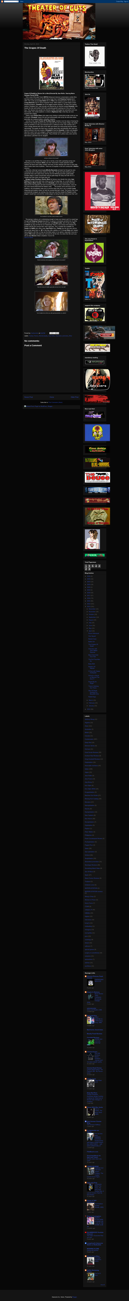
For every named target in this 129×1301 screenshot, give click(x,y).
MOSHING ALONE (93, 1249)
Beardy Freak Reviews (94, 1033)
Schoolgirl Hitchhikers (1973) (98, 1259)
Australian (88, 729)
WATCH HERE (28, 237)
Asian (86, 726)
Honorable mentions (91, 765)
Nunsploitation (89, 822)
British (87, 732)
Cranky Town (91, 1079)
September (92, 617)
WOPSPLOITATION (91, 888)
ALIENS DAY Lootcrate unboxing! (98, 1041)
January (91, 706)
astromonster (91, 1008)
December (92, 609)
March (91, 700)
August (91, 620)
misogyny (88, 929)
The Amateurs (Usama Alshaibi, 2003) (99, 1205)
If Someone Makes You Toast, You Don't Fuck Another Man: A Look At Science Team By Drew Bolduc (95, 1189)
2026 (89, 576)
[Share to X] (54, 333)
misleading (88, 926)
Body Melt (91, 664)
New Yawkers (89, 815)
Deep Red (88, 742)
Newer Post (28, 397)
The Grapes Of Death (93, 645)
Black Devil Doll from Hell (93, 655)
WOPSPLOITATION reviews (94, 891)
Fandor (31, 336)
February (92, 703)
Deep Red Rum (92, 1093)
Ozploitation (88, 825)
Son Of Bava (89, 871)
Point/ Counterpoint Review (93, 838)
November (92, 611)
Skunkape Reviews (91, 865)
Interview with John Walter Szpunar (92, 650)
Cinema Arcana (92, 1052)
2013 (89, 606)
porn (86, 936)
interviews (88, 919)
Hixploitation (89, 762)
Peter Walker (89, 832)
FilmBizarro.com (92, 1151)
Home (52, 397)
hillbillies (87, 913)
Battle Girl (91, 641)
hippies (87, 916)
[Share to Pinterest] (58, 333)
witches (87, 962)
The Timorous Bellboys (93, 1124)
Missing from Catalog (91, 799)
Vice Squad (92, 636)
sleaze (87, 943)
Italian (87, 769)
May (90, 628)
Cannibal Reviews (93, 1037)
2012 (89, 709)
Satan (87, 848)
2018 (89, 592)
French (36, 336)
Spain (86, 875)
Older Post (74, 397)
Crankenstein (89, 739)
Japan (87, 772)
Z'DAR (87, 906)
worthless (88, 966)
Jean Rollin (51, 336)
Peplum (87, 828)
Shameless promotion (62, 336)
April (90, 631)
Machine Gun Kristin (91, 795)
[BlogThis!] (52, 333)
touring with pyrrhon (92, 1250)
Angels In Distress (93, 992)
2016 (89, 598)
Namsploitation (89, 805)
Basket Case (92, 639)
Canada (87, 736)
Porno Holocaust (93, 633)
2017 (89, 595)
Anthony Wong (89, 719)
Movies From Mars (93, 1256)
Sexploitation (89, 858)
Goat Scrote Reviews (91, 752)
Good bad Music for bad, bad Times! (94, 1156)
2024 (89, 581)
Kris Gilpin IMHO (90, 789)
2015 (89, 601)
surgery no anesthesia (92, 953)
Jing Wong (88, 782)
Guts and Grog (92, 1182)
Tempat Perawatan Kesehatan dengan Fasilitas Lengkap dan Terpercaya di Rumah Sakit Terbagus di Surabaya (95, 1098)
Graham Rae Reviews (92, 756)
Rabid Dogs (92, 697)
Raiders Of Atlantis (91, 667)
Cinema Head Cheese (94, 1068)
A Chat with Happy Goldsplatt (94, 672)
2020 (89, 587)
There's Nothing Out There (93, 687)
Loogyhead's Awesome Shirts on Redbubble (95, 1244)
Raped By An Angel (92, 682)
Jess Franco (89, 779)
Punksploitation (90, 842)
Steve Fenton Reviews (92, 878)
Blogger (74, 1297)
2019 (89, 590)
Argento (87, 722)
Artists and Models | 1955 (94, 1010)
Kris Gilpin (88, 785)
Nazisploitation (89, 812)
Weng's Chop (89, 896)
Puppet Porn (89, 845)
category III (88, 909)
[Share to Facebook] (56, 333)
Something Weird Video (92, 868)
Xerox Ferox (89, 903)
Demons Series (90, 746)
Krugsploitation (89, 792)
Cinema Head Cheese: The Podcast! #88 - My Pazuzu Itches (95, 1071)
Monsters (88, 802)
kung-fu (87, 923)
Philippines (88, 835)
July (90, 622)
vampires (88, 956)
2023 (89, 584)
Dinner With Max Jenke (95, 1107)
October (91, 614)
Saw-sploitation (90, 852)
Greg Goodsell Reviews (92, 759)
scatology (88, 939)
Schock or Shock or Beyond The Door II (93, 677)
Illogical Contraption (94, 1216)
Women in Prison (90, 900)
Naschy (87, 809)
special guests (89, 949)
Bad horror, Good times (95, 1030)
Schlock (87, 855)
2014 (89, 604)
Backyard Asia (92, 1015)
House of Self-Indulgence (92, 1201)
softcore (87, 946)
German (87, 749)
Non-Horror (88, 818)
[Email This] (50, 333)
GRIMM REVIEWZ (93, 1166)
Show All (103, 1284)
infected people (43, 336)
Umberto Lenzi (89, 885)
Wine (70, 336)
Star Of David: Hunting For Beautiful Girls (93, 692)
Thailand (87, 881)
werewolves (88, 959)
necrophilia (88, 933)
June (90, 625)
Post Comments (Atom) (55, 402)
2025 (89, 579)
